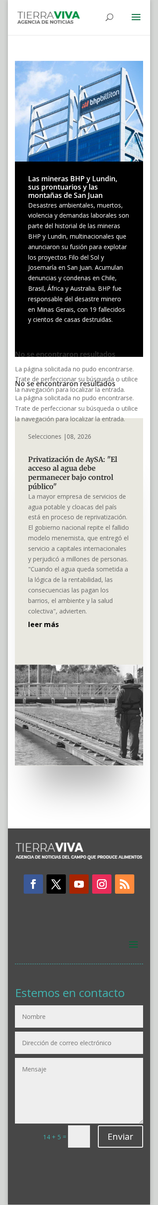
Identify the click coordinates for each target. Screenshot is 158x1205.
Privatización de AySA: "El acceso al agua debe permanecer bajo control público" (72, 473)
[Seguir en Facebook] (33, 884)
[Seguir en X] (56, 884)
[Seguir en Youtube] (79, 884)
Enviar (120, 1136)
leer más (43, 624)
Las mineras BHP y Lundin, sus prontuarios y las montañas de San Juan (72, 187)
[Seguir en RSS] (124, 884)
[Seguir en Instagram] (101, 884)
